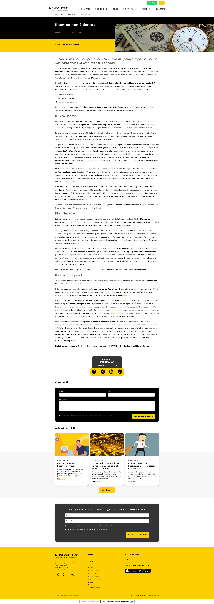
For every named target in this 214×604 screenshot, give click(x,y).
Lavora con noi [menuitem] (92, 582)
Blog (61, 14)
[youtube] (57, 574)
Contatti (160, 9)
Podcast (82, 89)
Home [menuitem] (90, 559)
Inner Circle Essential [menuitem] (93, 570)
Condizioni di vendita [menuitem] (94, 587)
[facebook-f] (67, 574)
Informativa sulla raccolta (90, 601)
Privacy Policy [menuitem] (59, 595)
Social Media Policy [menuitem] (74, 595)
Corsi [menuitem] (89, 564)
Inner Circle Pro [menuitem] (92, 573)
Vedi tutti (107, 490)
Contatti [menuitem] (90, 585)
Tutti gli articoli (71, 14)
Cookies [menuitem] (66, 595)
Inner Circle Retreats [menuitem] (93, 576)
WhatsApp (152, 3)
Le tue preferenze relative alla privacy (115, 601)
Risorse (146, 9)
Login (161, 3)
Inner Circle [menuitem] (91, 567)
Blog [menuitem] (126, 559)
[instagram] (62, 574)
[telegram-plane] (72, 574)
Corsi (115, 9)
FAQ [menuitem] (89, 590)
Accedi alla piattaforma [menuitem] (94, 579)
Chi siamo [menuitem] (91, 561)
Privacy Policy (103, 415)
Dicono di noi (101, 9)
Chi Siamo (85, 9)
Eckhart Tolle (114, 313)
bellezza (126, 295)
